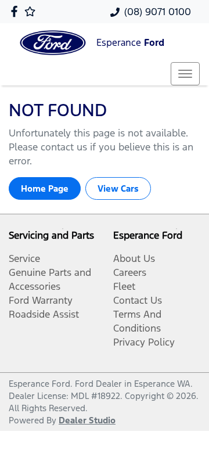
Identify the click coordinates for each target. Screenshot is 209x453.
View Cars (118, 188)
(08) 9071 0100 (157, 11)
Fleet (124, 286)
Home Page (45, 188)
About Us (134, 258)
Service (24, 258)
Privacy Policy (144, 342)
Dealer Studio (87, 420)
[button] (185, 73)
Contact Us (137, 300)
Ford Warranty (41, 300)
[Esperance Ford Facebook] (16, 11)
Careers (129, 272)
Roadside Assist (44, 314)
